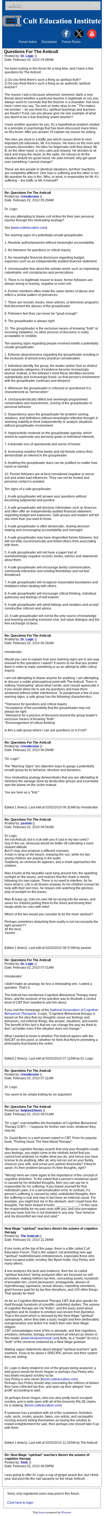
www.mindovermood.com (40, 1338)
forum (41, 1512)
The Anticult (30, 1236)
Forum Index (28, 42)
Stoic (25, 1462)
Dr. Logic (28, 56)
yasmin (27, 823)
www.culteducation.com (29, 228)
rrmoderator (30, 196)
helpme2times (32, 1110)
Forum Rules (71, 42)
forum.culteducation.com (59, 1379)
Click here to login (20, 1503)
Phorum (66, 1512)
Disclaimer (49, 42)
